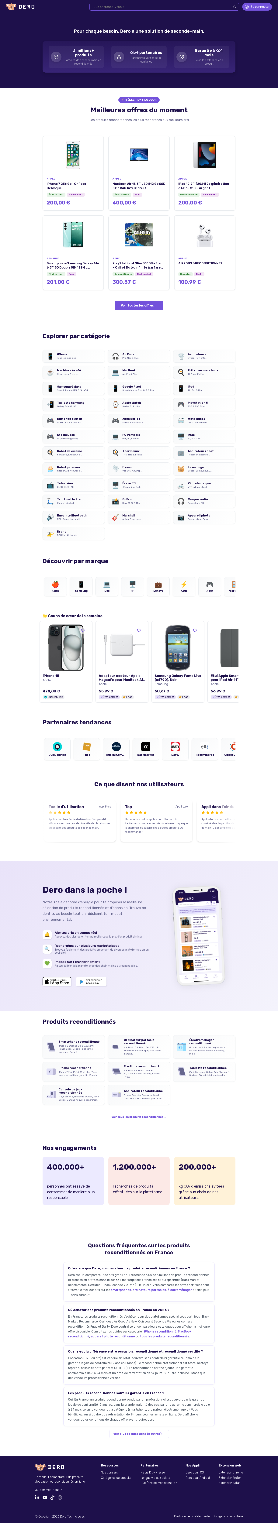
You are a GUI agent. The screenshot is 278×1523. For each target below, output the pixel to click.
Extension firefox (230, 1478)
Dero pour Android (198, 1478)
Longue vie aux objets (155, 1478)
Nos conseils (109, 1472)
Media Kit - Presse (153, 1472)
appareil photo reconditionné (113, 1336)
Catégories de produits (116, 1478)
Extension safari (229, 1483)
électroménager (180, 1290)
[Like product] (83, 630)
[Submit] (235, 7)
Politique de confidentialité (192, 1516)
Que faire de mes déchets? (159, 1483)
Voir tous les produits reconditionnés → (139, 1117)
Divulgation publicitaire (228, 1516)
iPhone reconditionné (160, 1331)
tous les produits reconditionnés (164, 1336)
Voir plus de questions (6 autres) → (139, 1434)
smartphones (121, 1290)
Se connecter (260, 7)
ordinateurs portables (149, 1290)
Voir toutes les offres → (139, 305)
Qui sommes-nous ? (48, 1490)
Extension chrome (231, 1472)
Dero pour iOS (195, 1472)
